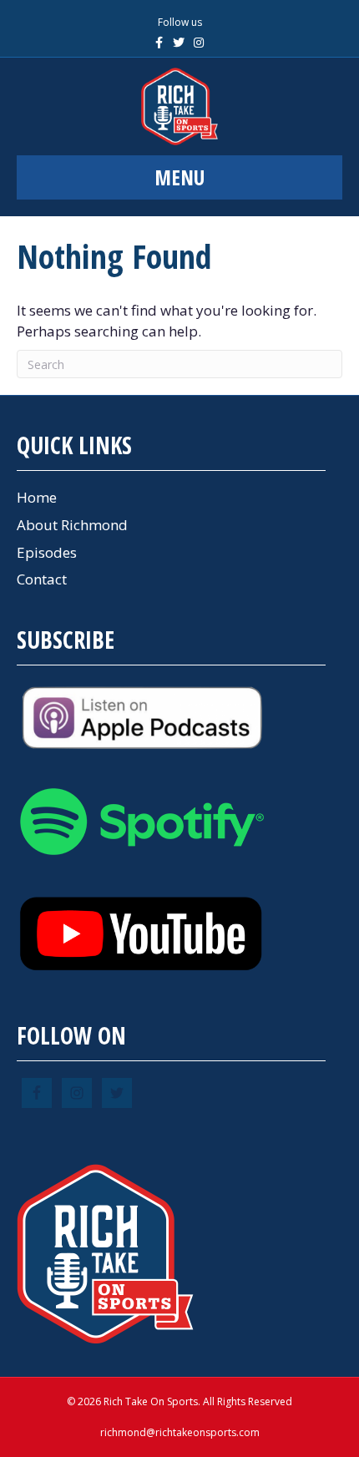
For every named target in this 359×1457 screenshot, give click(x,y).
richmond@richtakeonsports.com (180, 1432)
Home (37, 497)
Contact (42, 579)
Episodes (47, 552)
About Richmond (72, 524)
